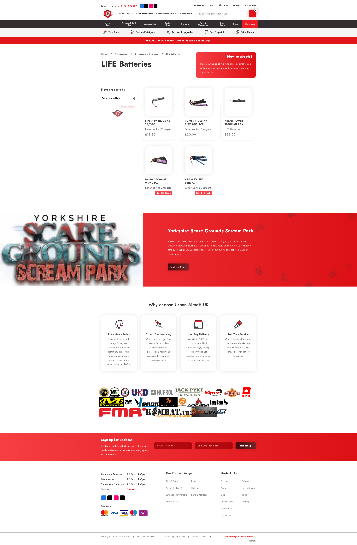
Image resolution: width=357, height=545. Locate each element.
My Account (199, 5)
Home (104, 53)
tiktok (155, 6)
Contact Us (250, 5)
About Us (223, 5)
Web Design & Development (239, 537)
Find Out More (178, 267)
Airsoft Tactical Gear (175, 488)
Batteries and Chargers (146, 53)
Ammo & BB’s (172, 502)
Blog (212, 5)
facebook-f (142, 6)
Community (186, 13)
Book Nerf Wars (144, 13)
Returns (236, 5)
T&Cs (244, 495)
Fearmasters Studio (166, 13)
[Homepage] (107, 13)
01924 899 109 (129, 5)
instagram (151, 6)
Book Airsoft (125, 13)
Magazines (196, 481)
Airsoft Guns (172, 481)
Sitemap (245, 502)
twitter (146, 6)
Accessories (121, 53)
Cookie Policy (227, 502)
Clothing (195, 488)
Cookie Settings (228, 509)
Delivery (245, 481)
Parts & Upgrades (199, 495)
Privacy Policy (248, 488)
